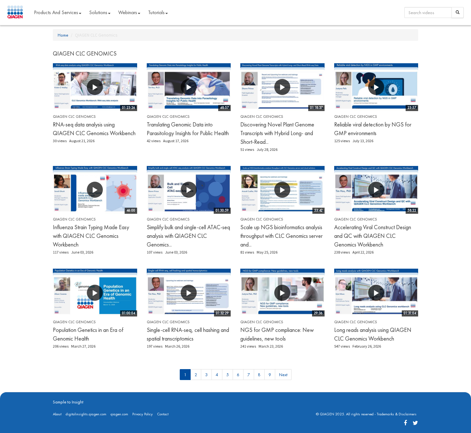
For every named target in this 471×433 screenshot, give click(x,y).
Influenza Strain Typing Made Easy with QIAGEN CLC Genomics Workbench (91, 235)
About (57, 414)
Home (63, 35)
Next (283, 374)
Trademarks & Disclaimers (397, 414)
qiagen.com (119, 414)
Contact (163, 414)
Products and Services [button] (56, 12)
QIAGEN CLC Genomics (74, 116)
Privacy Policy (142, 414)
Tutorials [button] (156, 12)
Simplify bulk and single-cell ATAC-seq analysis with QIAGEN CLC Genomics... (188, 235)
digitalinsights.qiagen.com (86, 414)
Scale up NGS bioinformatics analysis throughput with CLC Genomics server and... (281, 235)
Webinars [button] (127, 12)
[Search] (457, 12)
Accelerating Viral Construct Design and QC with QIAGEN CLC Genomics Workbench (372, 235)
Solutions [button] (98, 12)
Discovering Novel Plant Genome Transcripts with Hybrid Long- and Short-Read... (277, 133)
